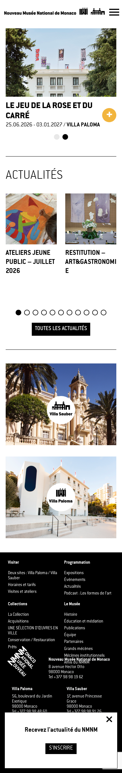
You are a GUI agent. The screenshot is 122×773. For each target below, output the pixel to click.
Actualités (72, 587)
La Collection (18, 615)
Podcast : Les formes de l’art (88, 594)
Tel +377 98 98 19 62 (66, 677)
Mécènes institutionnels (84, 656)
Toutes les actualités (61, 328)
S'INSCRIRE (61, 748)
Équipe (70, 635)
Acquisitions (18, 622)
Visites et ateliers (22, 592)
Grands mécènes (78, 649)
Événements (74, 580)
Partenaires (73, 642)
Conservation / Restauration (31, 640)
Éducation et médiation (83, 622)
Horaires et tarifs (22, 585)
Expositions (74, 573)
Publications (74, 628)
